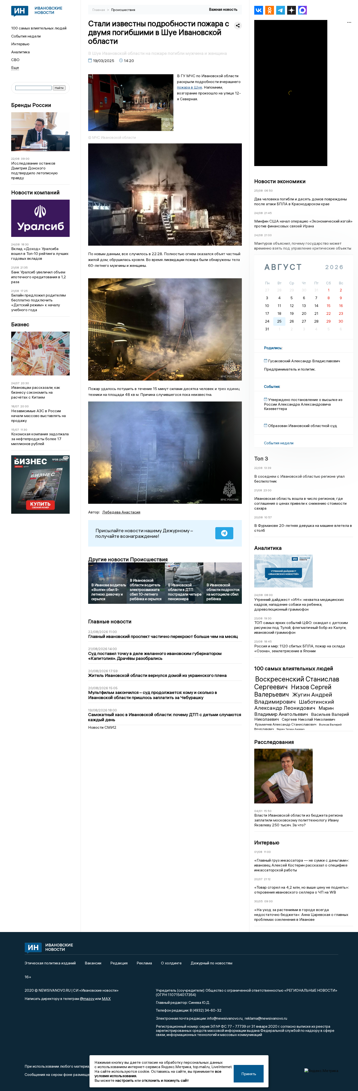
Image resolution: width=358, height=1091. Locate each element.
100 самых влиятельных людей (38, 28)
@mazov (87, 998)
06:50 (268, 190)
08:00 (268, 595)
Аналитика (20, 51)
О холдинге (171, 962)
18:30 (25, 244)
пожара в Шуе (189, 87)
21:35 (24, 267)
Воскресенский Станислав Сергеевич (296, 683)
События (271, 386)
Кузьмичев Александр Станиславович (286, 724)
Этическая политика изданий (50, 962)
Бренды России (31, 105)
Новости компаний (35, 192)
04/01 (258, 811)
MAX (106, 998)
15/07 (15, 429)
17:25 (24, 291)
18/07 (15, 406)
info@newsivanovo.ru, (225, 1018)
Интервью (20, 43)
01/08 (258, 852)
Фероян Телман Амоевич (291, 729)
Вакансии (93, 962)
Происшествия (123, 10)
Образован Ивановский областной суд (302, 425)
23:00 (268, 490)
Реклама (144, 962)
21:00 (268, 235)
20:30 (25, 383)
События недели (26, 36)
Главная (99, 10)
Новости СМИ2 (102, 727)
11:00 (267, 852)
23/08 (258, 618)
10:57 (268, 517)
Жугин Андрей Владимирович (293, 698)
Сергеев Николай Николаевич (308, 719)
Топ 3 (261, 458)
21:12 (267, 879)
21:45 (268, 213)
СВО (15, 59)
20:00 (24, 406)
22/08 (15, 158)
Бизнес (20, 324)
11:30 (23, 429)
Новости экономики (280, 181)
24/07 (15, 383)
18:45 (268, 641)
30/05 (258, 901)
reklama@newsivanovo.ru (266, 1018)
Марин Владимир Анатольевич (294, 711)
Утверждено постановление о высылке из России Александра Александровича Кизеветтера (303, 404)
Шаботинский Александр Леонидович (294, 704)
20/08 (258, 517)
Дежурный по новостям (211, 962)
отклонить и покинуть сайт (165, 1080)
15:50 (268, 811)
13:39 (267, 468)
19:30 (268, 618)
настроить (124, 1080)
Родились (273, 347)
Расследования (274, 741)
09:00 (25, 158)
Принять (248, 1073)
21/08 (15, 267)
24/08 (15, 244)
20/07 (258, 879)
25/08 (258, 190)
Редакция (119, 962)
